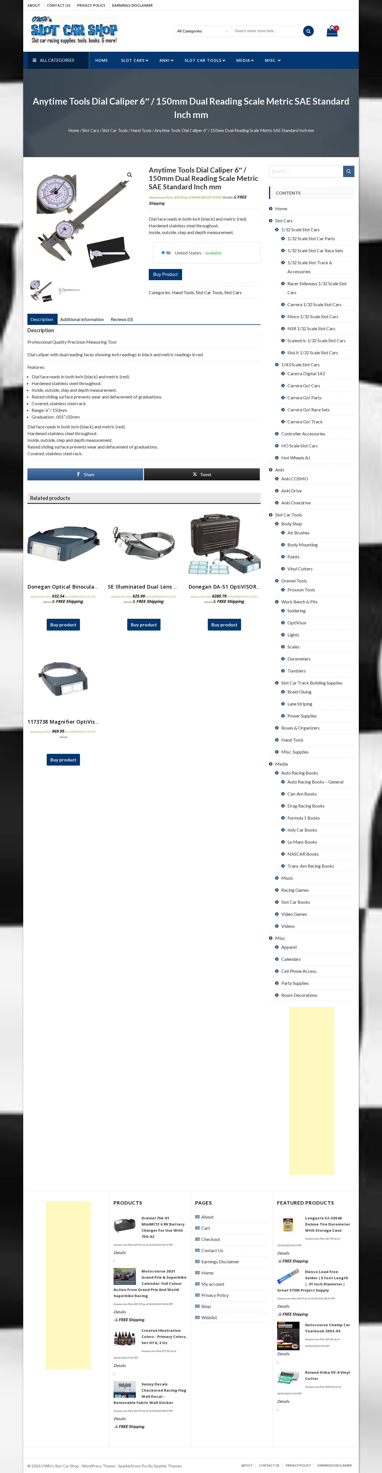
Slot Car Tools (203, 60)
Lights (293, 634)
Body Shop (291, 523)
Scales (293, 646)
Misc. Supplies (295, 751)
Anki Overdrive (296, 502)
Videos (288, 926)
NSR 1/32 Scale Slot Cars (311, 328)
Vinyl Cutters (300, 568)
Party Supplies (295, 983)
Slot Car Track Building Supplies (312, 682)
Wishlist (209, 1317)
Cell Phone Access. (299, 971)
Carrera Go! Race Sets (308, 409)
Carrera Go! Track (305, 421)
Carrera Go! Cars (303, 385)
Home (101, 60)
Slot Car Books (295, 902)
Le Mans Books (302, 841)
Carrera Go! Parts (304, 397)
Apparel (289, 947)
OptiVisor (297, 622)
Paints (293, 556)
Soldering (296, 610)
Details (227, 197)
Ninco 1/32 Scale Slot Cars (312, 316)
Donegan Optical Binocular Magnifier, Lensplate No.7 (96, 586)
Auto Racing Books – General (315, 781)
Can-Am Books (302, 793)
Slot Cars (133, 60)
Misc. (271, 60)
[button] (130, 175)
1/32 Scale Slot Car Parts (311, 238)
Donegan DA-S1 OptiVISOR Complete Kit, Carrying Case (259, 586)
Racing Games (295, 890)
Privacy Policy (91, 5)
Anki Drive (291, 490)
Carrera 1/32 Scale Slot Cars (314, 304)
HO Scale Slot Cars (299, 445)
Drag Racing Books (306, 805)
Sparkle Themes (168, 1465)
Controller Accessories (303, 433)
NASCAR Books (303, 853)
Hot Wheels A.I (295, 457)
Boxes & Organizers (300, 727)
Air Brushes (298, 532)
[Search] (308, 31)
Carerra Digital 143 (306, 373)
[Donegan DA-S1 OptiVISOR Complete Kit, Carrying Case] (224, 544)
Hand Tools (141, 130)
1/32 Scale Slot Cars (300, 229)
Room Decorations (299, 995)
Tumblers (296, 670)
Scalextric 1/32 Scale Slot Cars (316, 340)
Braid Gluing (299, 691)
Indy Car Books (302, 829)
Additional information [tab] (82, 319)
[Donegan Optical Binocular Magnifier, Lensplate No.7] (63, 544)
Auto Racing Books (299, 772)
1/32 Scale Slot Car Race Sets (315, 250)
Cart (205, 1228)
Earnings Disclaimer (132, 5)
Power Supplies (302, 715)
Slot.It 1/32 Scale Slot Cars (312, 352)
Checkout (210, 1239)
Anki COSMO (294, 478)
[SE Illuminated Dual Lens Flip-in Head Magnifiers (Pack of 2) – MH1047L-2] (144, 544)
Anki (164, 60)
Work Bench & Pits (299, 601)
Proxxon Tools (301, 589)
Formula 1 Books (303, 817)
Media (243, 60)
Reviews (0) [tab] (122, 319)
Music (287, 878)
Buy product (165, 274)
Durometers (299, 658)
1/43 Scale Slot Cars (300, 364)
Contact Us (58, 5)
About (33, 5)
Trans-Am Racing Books (310, 865)
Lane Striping (299, 703)
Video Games (294, 914)
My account (212, 1283)
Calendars (291, 959)
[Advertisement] (311, 1091)
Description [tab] (41, 319)
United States (188, 253)
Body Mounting (302, 544)
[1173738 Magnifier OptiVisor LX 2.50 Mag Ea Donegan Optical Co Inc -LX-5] (63, 679)
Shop (206, 1306)
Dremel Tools (294, 580)
